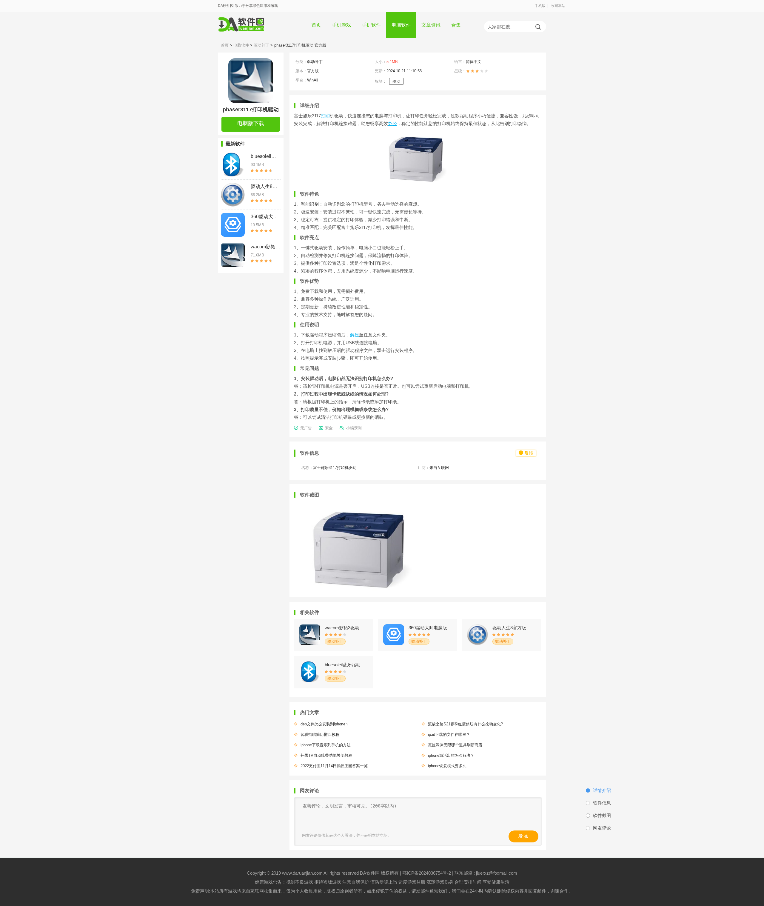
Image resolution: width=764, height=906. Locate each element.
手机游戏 (341, 24)
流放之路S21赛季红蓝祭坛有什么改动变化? (465, 724)
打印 (325, 115)
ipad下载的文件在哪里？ (449, 734)
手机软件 (371, 24)
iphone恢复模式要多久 (447, 766)
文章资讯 (430, 24)
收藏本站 (558, 6)
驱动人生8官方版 (269, 186)
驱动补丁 (261, 45)
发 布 (523, 836)
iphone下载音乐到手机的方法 (326, 745)
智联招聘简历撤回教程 (320, 734)
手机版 (540, 6)
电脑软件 (401, 24)
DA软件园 (370, 873)
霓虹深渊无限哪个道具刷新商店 (455, 745)
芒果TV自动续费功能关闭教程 (326, 755)
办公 (392, 123)
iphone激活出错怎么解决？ (451, 755)
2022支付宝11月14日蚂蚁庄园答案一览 (334, 766)
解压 (354, 334)
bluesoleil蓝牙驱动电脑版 (278, 156)
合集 (456, 24)
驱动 (396, 81)
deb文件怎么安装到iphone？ (325, 724)
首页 (316, 24)
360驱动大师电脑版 (271, 216)
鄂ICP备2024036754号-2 (426, 873)
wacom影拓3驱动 (269, 246)
